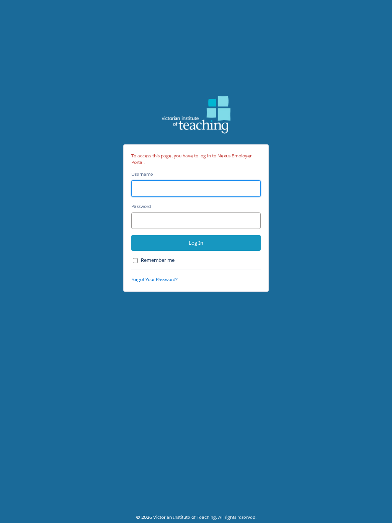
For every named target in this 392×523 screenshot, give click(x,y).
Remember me (158, 260)
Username (142, 174)
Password (141, 206)
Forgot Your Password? (154, 279)
